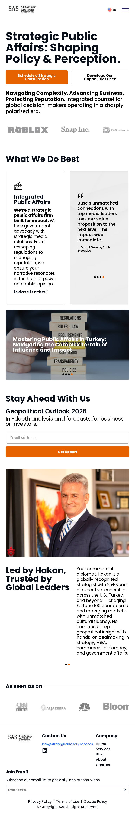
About (101, 759)
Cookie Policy (95, 801)
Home (101, 743)
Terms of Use (67, 801)
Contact (103, 765)
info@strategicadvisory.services (67, 744)
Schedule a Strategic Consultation (37, 77)
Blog (100, 754)
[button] (112, 10)
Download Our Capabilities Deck (100, 77)
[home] (23, 9)
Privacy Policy (40, 801)
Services (103, 749)
